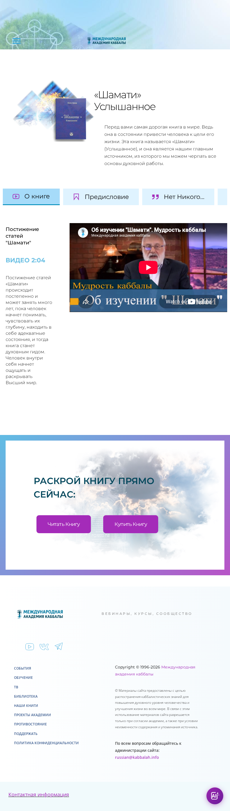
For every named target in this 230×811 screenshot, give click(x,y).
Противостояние (30, 724)
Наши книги (26, 705)
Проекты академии (32, 715)
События (22, 668)
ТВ (16, 687)
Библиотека (26, 696)
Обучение (23, 677)
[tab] (31, 197)
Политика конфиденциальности (46, 743)
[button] (16, 41)
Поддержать (26, 733)
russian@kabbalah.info (137, 757)
